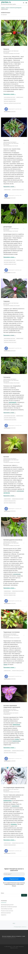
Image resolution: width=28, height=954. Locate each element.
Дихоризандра (7, 226)
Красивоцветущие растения (7, 904)
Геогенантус (6, 377)
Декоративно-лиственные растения (9, 906)
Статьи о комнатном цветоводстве (13, 7)
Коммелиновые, (16, 741)
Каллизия (6, 456)
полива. (17, 739)
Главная (3, 7)
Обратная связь (14, 947)
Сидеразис (6, 301)
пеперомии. (14, 824)
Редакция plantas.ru (15, 195)
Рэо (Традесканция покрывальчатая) (13, 787)
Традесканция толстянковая (11, 632)
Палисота (6, 49)
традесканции (15, 806)
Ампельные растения (6, 912)
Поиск (24, 895)
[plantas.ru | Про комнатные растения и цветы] (6, 2)
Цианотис (6, 140)
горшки (5, 664)
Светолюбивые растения (6, 908)
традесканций (12, 402)
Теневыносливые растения (7, 910)
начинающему (17, 574)
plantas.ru (10, 946)
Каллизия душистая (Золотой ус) (12, 540)
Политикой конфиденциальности (9, 937)
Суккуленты (3, 914)
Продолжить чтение (9, 94)
